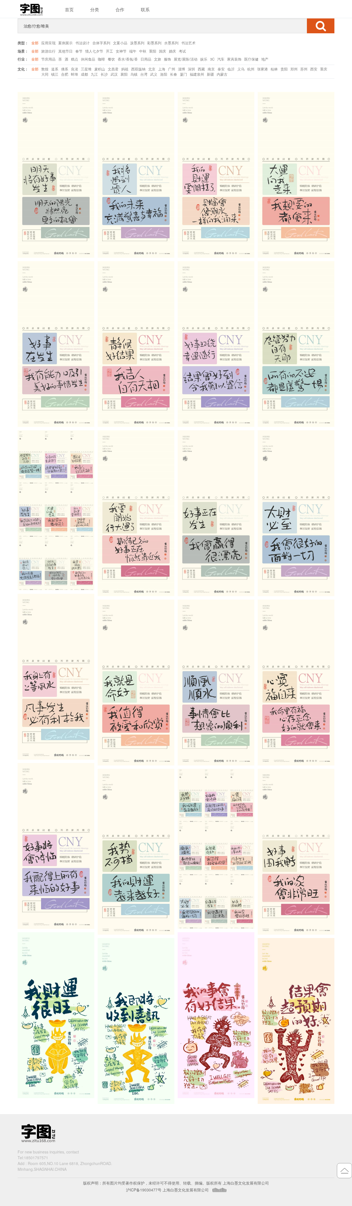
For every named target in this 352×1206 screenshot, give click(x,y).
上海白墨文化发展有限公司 (186, 1190)
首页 (69, 9)
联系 (145, 9)
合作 (120, 9)
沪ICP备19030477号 (143, 1190)
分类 (94, 9)
